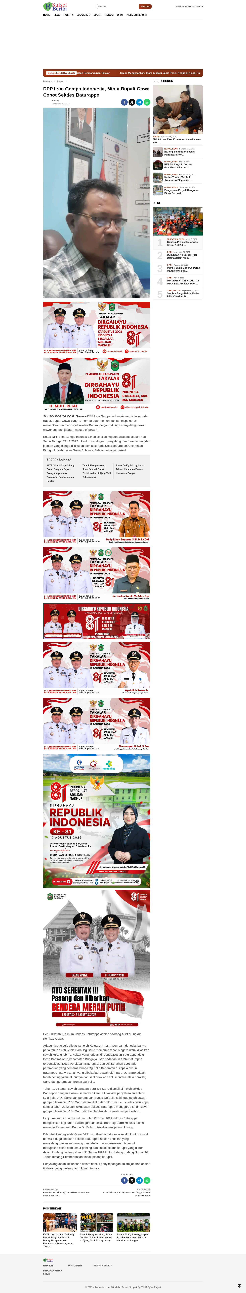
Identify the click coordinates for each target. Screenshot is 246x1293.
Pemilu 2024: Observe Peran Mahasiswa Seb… (183, 269)
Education (172, 239)
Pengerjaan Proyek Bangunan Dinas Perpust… (181, 192)
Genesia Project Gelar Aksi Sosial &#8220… (182, 243)
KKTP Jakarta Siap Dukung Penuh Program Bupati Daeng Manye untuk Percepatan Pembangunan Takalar (60, 473)
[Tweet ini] (132, 102)
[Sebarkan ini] (124, 102)
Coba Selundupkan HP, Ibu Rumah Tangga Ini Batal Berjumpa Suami (126, 1192)
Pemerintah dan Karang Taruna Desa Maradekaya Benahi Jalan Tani (66, 1192)
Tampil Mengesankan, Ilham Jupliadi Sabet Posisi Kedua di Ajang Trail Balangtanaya (86, 72)
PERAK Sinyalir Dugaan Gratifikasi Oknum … (178, 166)
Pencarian (145, 6)
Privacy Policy (103, 1265)
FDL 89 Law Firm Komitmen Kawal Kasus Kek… (177, 141)
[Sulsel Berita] (55, 6)
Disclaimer (75, 1265)
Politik (176, 290)
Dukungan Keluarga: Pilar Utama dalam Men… (182, 256)
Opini (181, 239)
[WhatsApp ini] (147, 102)
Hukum (156, 136)
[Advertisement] (123, 44)
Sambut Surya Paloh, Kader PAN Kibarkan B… (183, 295)
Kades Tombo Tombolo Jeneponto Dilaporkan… (178, 179)
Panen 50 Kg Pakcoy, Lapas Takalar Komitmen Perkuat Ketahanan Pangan (189, 72)
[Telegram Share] (139, 102)
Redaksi (48, 1265)
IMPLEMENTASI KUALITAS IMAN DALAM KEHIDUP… (183, 282)
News (175, 149)
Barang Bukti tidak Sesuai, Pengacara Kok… (179, 153)
